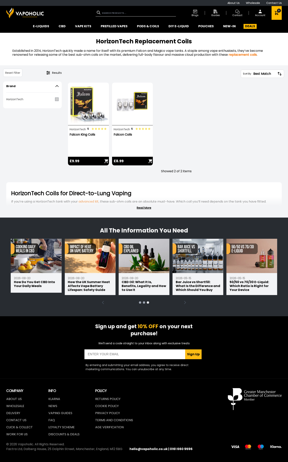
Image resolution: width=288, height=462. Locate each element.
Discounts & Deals (64, 434)
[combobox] (136, 13)
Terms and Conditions (114, 420)
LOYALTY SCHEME (61, 427)
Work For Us (17, 434)
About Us (233, 3)
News (52, 406)
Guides (215, 15)
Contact (237, 15)
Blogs (195, 15)
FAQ (51, 420)
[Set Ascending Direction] (279, 73)
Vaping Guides (60, 413)
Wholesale (253, 3)
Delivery (13, 413)
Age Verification (109, 427)
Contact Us (274, 3)
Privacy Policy (107, 413)
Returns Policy (107, 399)
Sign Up (193, 354)
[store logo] (25, 13)
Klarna (54, 399)
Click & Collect (19, 427)
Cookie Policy (107, 406)
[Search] (98, 12)
